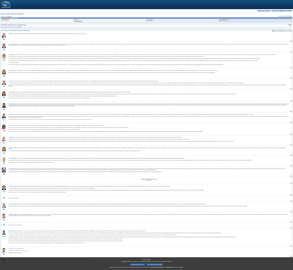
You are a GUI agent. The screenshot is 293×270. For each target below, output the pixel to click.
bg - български (258, 10)
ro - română (285, 10)
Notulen (289, 30)
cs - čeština (260, 10)
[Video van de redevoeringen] (4, 39)
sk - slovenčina (287, 10)
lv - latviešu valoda (275, 10)
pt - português (284, 10)
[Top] (291, 41)
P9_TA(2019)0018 (223, 20)
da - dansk (262, 10)
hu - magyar (278, 10)
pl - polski (282, 10)
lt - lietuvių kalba (276, 10)
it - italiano (273, 10)
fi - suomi (289, 10)
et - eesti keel (265, 10)
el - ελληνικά (266, 10)
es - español (259, 10)
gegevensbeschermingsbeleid (156, 267)
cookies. (181, 267)
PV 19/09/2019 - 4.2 (77, 20)
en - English (268, 10)
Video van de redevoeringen (279, 30)
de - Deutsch (263, 10)
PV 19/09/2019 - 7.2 (151, 20)
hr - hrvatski (272, 10)
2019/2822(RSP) (9, 16)
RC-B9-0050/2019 (5, 20)
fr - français (269, 10)
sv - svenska (291, 10)
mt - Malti (279, 10)
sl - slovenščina (288, 10)
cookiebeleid (169, 267)
